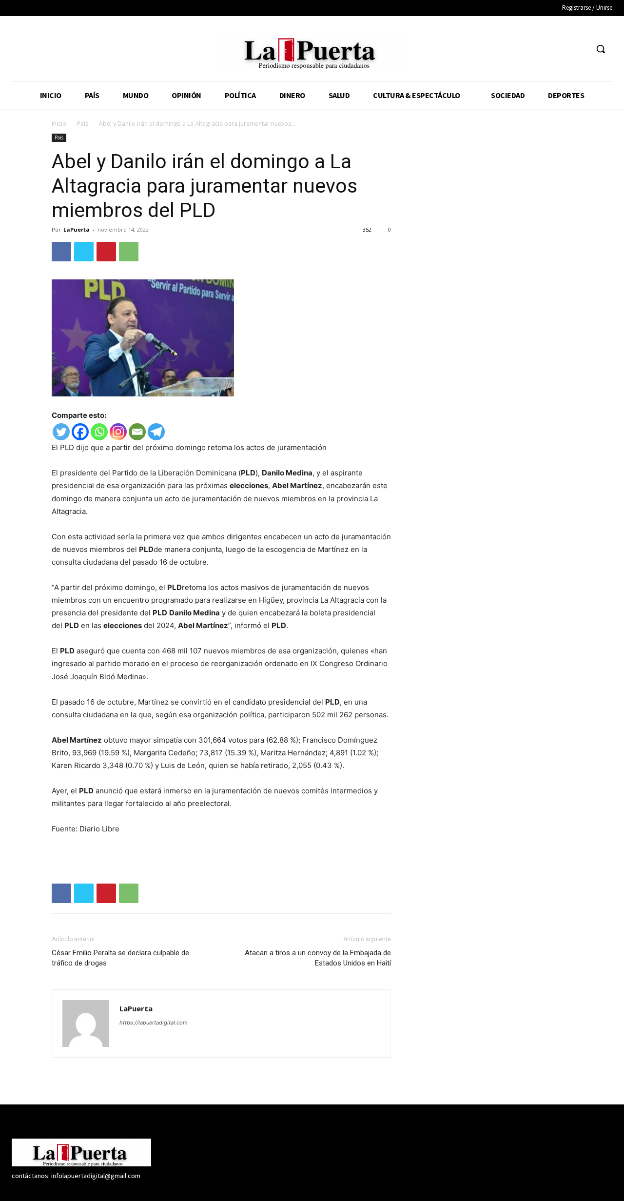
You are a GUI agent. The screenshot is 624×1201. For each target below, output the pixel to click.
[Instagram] (543, 49)
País (82, 123)
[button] (600, 48)
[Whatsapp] (99, 431)
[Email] (137, 431)
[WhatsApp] (128, 251)
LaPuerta (76, 229)
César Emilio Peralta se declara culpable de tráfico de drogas (120, 957)
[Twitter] (561, 49)
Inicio (59, 123)
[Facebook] (525, 49)
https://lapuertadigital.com (153, 1022)
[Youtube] (579, 49)
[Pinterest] (106, 251)
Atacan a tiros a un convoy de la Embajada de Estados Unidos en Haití (318, 957)
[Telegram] (156, 431)
